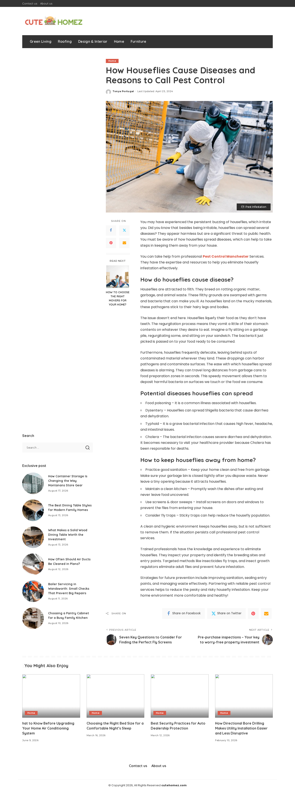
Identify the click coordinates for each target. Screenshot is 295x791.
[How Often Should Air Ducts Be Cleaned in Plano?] (33, 564)
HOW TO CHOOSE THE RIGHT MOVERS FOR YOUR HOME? (117, 298)
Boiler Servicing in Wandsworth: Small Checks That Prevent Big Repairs (68, 588)
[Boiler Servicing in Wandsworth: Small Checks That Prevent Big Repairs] (33, 591)
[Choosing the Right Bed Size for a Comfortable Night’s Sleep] (115, 696)
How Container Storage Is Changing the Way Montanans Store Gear (67, 480)
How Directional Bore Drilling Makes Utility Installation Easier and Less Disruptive (241, 728)
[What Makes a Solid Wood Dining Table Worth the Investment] (33, 537)
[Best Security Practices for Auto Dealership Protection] (180, 696)
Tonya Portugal (123, 91)
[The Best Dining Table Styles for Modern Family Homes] (33, 510)
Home (112, 60)
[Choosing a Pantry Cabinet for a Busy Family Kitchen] (33, 618)
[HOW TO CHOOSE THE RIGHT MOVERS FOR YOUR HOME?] (117, 276)
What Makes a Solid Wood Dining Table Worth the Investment (67, 534)
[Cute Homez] (53, 21)
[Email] (124, 243)
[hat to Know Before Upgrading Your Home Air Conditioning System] (51, 696)
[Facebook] (111, 230)
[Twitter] (124, 230)
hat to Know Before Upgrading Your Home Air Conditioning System (48, 728)
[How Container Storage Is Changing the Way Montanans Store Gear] (33, 483)
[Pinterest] (111, 243)
